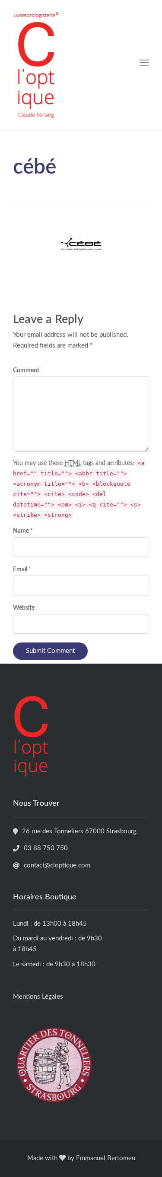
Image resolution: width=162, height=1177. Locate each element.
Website (24, 608)
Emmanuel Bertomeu (105, 1158)
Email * (22, 569)
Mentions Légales (38, 996)
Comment (26, 370)
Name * (23, 531)
